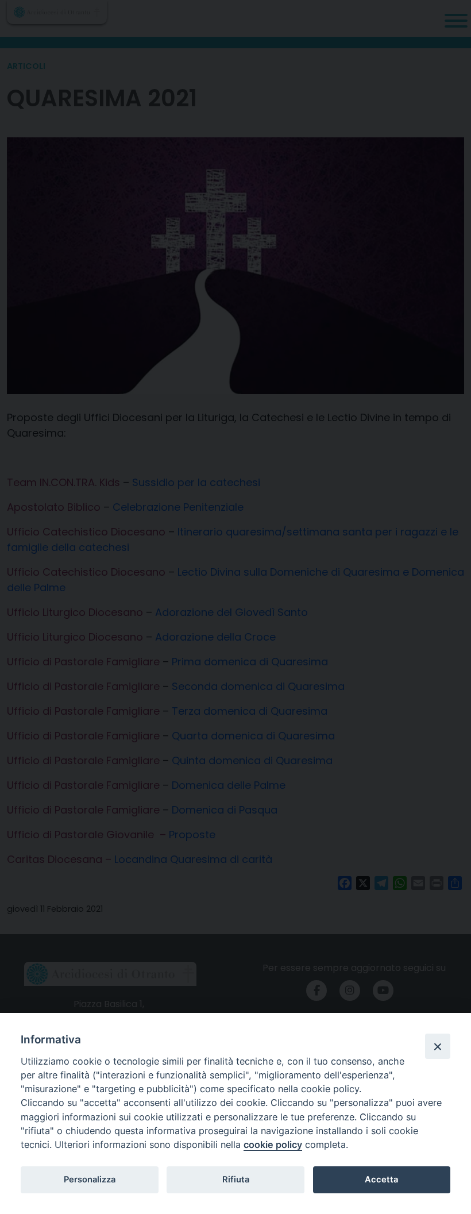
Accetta (381, 1179)
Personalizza (89, 1179)
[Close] (437, 1046)
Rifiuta (235, 1179)
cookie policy (273, 1144)
